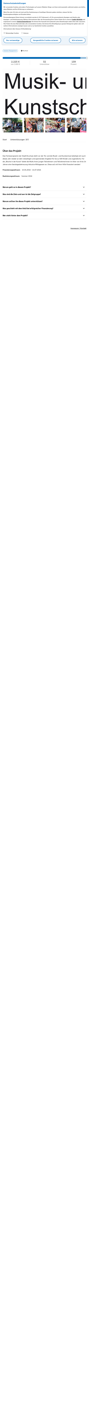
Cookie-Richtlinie (77, 19)
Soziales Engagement (10, 51)
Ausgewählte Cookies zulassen (45, 40)
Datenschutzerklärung (24, 21)
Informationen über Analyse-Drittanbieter (16, 29)
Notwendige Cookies (12, 33)
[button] (12, 125)
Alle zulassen (77, 40)
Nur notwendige (12, 40)
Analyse (25, 33)
